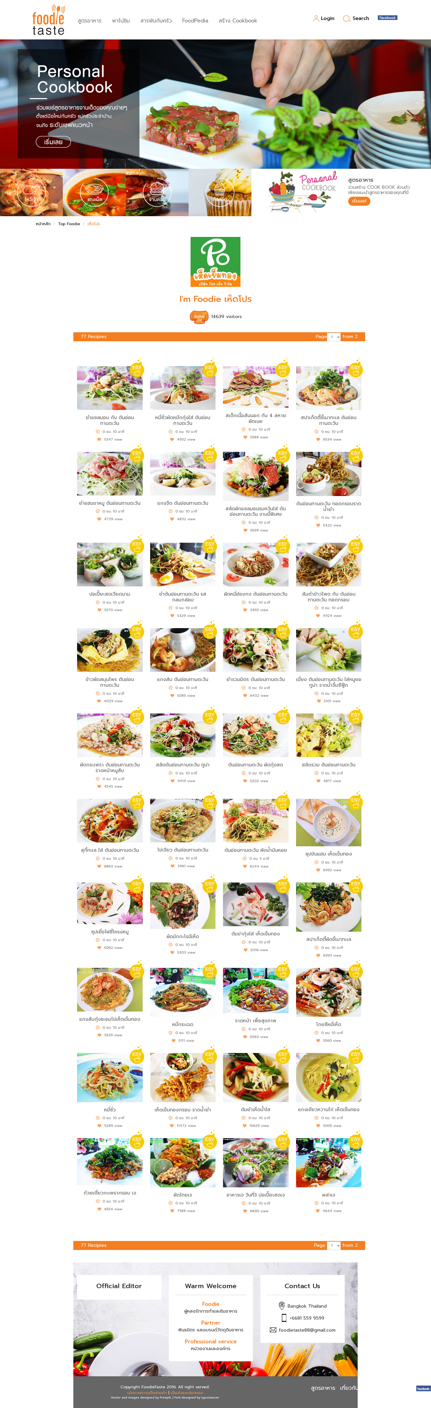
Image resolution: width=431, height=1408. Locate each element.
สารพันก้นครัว (156, 20)
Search (361, 18)
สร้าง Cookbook (238, 20)
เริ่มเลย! (359, 200)
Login (327, 18)
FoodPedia (195, 20)
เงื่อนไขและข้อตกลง (187, 1393)
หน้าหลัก (43, 224)
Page (321, 336)
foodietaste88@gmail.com (307, 1330)
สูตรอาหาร (90, 20)
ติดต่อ (404, 1388)
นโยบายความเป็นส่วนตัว (147, 1393)
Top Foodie (69, 224)
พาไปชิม (121, 20)
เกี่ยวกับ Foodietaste (366, 1388)
